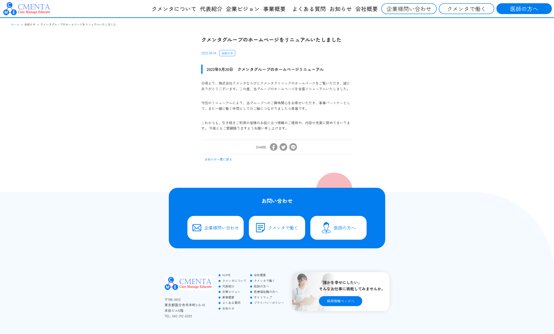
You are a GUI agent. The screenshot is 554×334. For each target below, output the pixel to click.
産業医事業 (273, 19)
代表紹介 (211, 9)
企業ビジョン (243, 9)
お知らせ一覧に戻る (218, 159)
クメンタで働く (466, 9)
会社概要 (366, 9)
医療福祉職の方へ (265, 291)
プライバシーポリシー (268, 302)
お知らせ (340, 9)
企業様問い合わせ (409, 9)
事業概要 (227, 297)
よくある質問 (309, 9)
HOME (226, 275)
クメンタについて (173, 9)
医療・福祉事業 (276, 28)
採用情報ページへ (340, 300)
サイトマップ (262, 297)
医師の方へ (524, 9)
